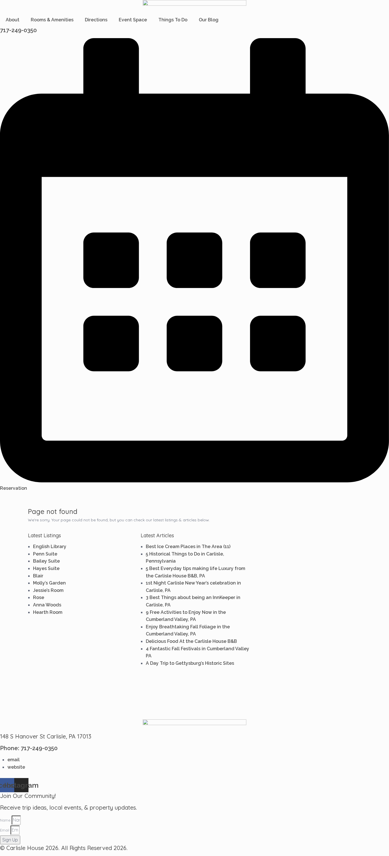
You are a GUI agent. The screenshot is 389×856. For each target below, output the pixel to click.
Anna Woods (47, 605)
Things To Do (172, 19)
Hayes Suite (46, 568)
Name (5, 820)
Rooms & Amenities (52, 19)
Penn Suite (45, 554)
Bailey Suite (46, 561)
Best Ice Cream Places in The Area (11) (188, 546)
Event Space (133, 19)
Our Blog (208, 19)
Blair (38, 576)
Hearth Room (47, 612)
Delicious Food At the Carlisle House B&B (191, 641)
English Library (49, 546)
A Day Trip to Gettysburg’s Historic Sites (190, 663)
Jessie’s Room (48, 590)
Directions (96, 19)
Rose (38, 597)
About (12, 19)
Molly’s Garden (49, 583)
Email (4, 830)
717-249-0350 (18, 30)
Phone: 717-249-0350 (29, 748)
